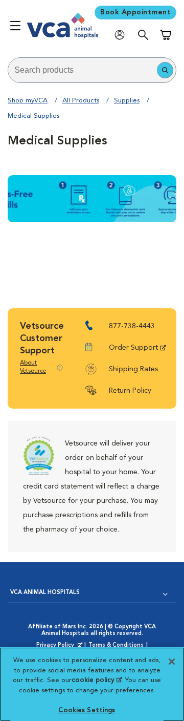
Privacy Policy (60, 646)
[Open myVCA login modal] (122, 34)
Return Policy (130, 390)
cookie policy (97, 680)
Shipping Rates (133, 369)
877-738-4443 (132, 326)
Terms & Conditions (116, 645)
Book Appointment (135, 12)
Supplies (127, 100)
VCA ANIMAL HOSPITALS (45, 593)
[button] (165, 70)
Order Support (133, 347)
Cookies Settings (86, 710)
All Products (80, 100)
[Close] (171, 661)
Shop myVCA (28, 100)
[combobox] (82, 70)
